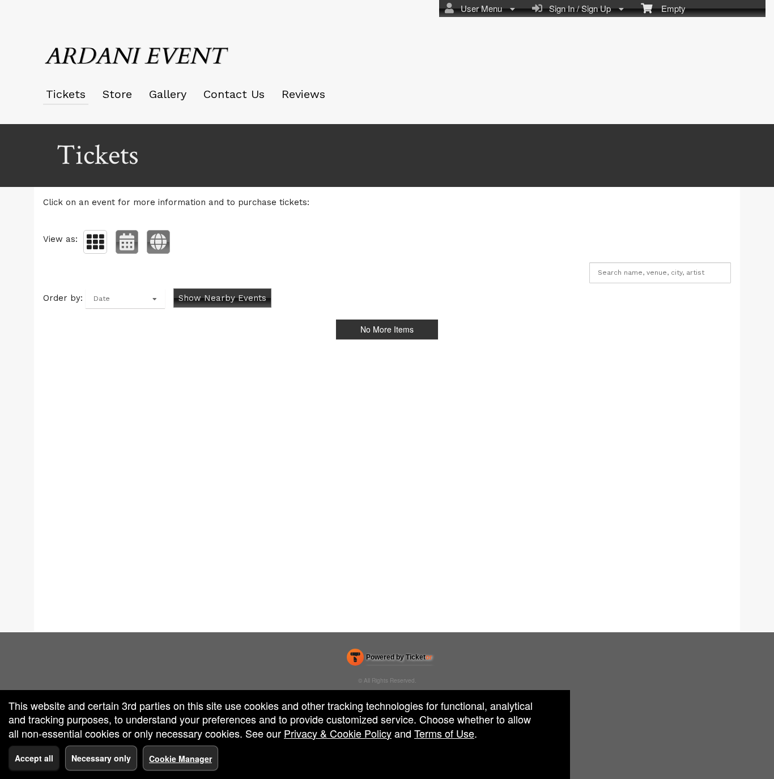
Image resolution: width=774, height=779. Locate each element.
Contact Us (234, 94)
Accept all (34, 758)
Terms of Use (444, 733)
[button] (95, 242)
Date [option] (101, 299)
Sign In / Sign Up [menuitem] (577, 8)
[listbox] (125, 298)
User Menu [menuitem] (479, 8)
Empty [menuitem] (669, 8)
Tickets (66, 94)
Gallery (167, 94)
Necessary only (101, 758)
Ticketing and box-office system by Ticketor (389, 659)
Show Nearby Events (222, 298)
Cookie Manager (180, 758)
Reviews (303, 94)
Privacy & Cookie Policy (338, 733)
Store (117, 94)
